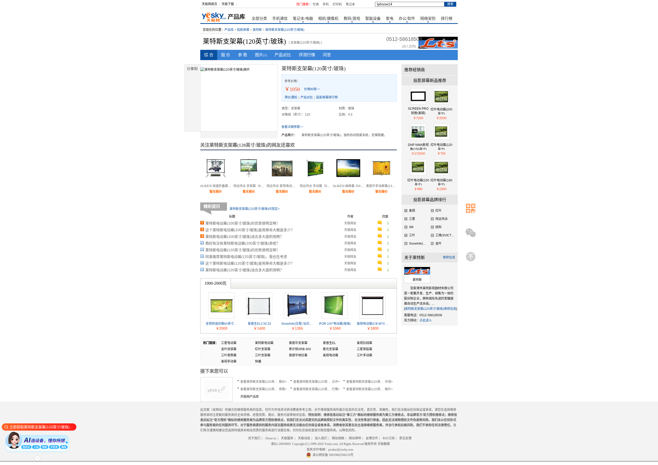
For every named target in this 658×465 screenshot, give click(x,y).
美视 (412, 210)
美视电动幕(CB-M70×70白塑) (373, 324)
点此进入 (425, 320)
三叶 (412, 235)
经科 (438, 227)
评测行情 (307, 55)
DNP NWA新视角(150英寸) (418, 146)
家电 (390, 18)
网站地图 (338, 438)
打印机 (337, 4)
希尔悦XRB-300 (300, 349)
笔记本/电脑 (303, 18)
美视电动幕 (330, 355)
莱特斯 (257, 30)
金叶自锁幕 (228, 349)
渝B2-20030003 (281, 444)
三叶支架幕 (262, 355)
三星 (412, 219)
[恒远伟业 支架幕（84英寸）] (249, 180)
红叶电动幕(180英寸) (441, 182)
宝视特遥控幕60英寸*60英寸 (221, 324)
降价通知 (291, 97)
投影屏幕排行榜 (327, 97)
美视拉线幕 (364, 343)
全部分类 (259, 18)
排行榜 (446, 18)
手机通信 (280, 18)
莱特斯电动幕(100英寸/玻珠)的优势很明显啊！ (242, 223)
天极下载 (228, 4)
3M (411, 227)
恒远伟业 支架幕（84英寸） (252, 186)
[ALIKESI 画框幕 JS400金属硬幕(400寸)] (348, 180)
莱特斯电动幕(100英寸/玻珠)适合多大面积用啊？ (244, 237)
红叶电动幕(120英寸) (441, 146)
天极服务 (287, 438)
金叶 (438, 243)
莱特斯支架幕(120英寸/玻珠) (284, 30)
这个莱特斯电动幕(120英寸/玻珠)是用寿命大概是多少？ (249, 263)
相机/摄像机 (328, 18)
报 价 (225, 55)
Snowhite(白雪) (419, 243)
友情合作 (372, 438)
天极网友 (350, 223)
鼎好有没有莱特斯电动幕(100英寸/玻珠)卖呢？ (242, 243)
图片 (261, 55)
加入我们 (321, 438)
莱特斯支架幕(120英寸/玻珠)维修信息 (430, 309)
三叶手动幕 (364, 355)
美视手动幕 (228, 361)
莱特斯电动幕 (264, 343)
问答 (327, 55)
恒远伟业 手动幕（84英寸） (319, 186)
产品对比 (283, 55)
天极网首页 (209, 4)
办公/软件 (407, 18)
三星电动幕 (228, 343)
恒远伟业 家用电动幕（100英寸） (290, 186)
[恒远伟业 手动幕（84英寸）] (315, 180)
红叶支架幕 (262, 349)
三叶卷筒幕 (228, 355)
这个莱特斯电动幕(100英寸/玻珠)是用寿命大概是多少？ (249, 230)
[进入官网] (409, 46)
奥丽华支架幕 (298, 343)
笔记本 (350, 4)
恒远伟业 (441, 219)
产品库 (229, 30)
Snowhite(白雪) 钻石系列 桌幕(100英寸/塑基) (297, 324)
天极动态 (304, 438)
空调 (316, 4)
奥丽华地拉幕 (298, 355)
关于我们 (254, 438)
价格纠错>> (312, 89)
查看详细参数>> (292, 127)
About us (270, 438)
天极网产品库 (249, 396)
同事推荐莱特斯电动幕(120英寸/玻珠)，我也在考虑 (246, 257)
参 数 (242, 55)
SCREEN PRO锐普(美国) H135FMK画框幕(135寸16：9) (418, 111)
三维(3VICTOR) (446, 235)
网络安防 (428, 18)
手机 (326, 4)
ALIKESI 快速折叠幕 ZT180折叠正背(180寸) (230, 186)
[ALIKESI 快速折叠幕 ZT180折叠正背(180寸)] (216, 180)
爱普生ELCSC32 (259, 324)
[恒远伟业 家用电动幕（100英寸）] (282, 180)
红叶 (438, 210)
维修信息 (449, 257)
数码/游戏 (352, 18)
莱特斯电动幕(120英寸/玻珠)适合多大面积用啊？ (244, 270)
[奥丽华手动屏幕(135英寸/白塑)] (381, 180)
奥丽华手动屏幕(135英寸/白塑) (387, 186)
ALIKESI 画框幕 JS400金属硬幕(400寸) (360, 186)
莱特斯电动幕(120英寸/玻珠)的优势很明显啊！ (242, 250)
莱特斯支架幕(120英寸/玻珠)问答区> (255, 209)
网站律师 (355, 438)
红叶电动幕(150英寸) (418, 182)
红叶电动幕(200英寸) (441, 111)
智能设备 (373, 18)
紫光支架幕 (330, 349)
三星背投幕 (364, 349)
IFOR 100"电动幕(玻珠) (335, 324)
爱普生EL (329, 343)
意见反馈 (405, 438)
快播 (258, 361)
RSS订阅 (389, 438)
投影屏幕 (243, 30)
